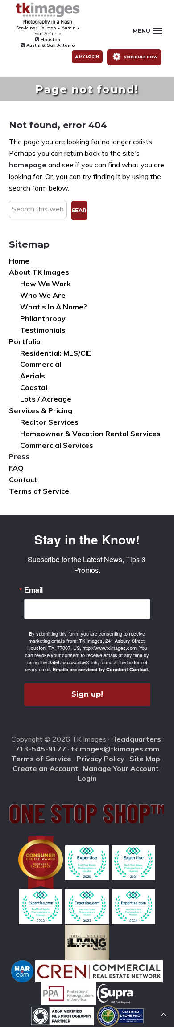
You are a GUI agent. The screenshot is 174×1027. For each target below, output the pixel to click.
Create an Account (45, 768)
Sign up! (87, 694)
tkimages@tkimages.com (115, 748)
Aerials (32, 375)
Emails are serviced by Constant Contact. (101, 669)
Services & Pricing (40, 410)
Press (19, 456)
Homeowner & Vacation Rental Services (90, 433)
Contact (23, 479)
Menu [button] (141, 31)
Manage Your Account (121, 768)
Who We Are (43, 295)
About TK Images (39, 272)
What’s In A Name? (53, 306)
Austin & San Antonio (50, 45)
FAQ (16, 467)
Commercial (40, 364)
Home (19, 260)
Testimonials (43, 329)
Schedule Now (140, 56)
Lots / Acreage (45, 398)
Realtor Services (49, 422)
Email (33, 589)
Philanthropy (43, 318)
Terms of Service (39, 491)
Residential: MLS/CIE (55, 353)
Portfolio (25, 341)
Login (87, 778)
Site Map (144, 758)
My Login (88, 56)
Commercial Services (56, 445)
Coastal (33, 387)
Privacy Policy (100, 758)
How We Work (45, 283)
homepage (27, 164)
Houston (49, 39)
